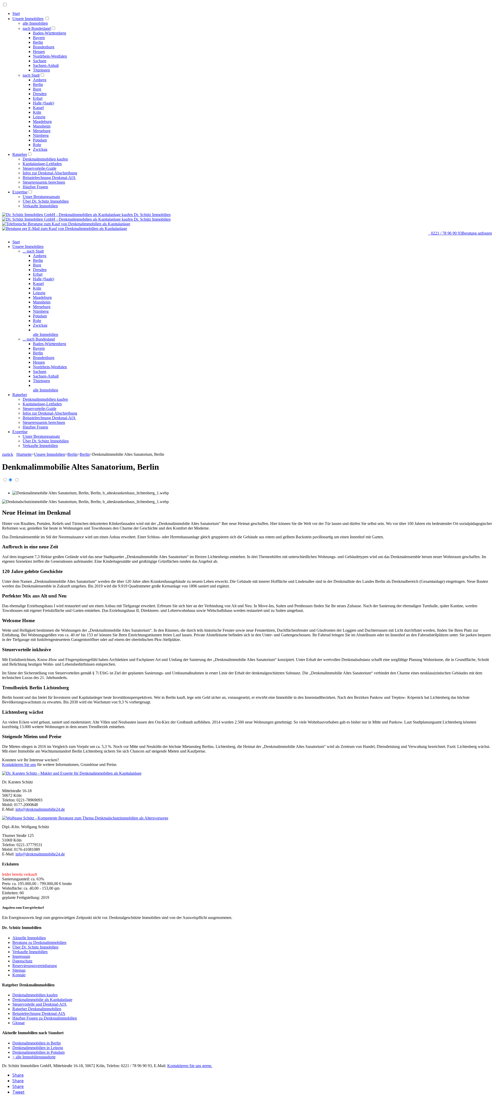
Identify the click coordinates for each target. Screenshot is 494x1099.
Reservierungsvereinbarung (34, 965)
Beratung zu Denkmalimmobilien (39, 942)
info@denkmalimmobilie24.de (40, 809)
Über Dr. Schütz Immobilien (46, 201)
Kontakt (18, 975)
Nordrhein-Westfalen (50, 56)
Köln (37, 112)
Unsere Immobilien (27, 18)
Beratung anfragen (477, 233)
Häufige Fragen (35, 187)
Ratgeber (19, 154)
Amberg (39, 80)
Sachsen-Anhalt (46, 65)
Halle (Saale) (43, 103)
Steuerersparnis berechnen (44, 182)
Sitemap (18, 970)
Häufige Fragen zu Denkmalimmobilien (44, 1018)
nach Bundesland (37, 28)
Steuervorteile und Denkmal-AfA (39, 1004)
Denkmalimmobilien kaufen (45, 159)
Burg (37, 89)
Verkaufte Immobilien (40, 206)
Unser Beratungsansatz (41, 196)
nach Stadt (31, 75)
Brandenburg (43, 47)
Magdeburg (42, 121)
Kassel (38, 107)
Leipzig (39, 117)
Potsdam (40, 140)
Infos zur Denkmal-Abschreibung (50, 173)
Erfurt (37, 98)
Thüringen (41, 70)
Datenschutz (22, 961)
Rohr (37, 144)
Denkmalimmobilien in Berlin (36, 1043)
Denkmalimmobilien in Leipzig (37, 1048)
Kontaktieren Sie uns (19, 764)
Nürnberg (41, 135)
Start (16, 13)
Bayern (39, 37)
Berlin (38, 42)
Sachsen (39, 61)
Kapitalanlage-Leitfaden (42, 164)
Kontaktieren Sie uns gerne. (189, 1066)
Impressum (21, 956)
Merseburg (41, 131)
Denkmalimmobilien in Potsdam (38, 1052)
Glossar (18, 1023)
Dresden (40, 94)
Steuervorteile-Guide (39, 168)
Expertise (20, 192)
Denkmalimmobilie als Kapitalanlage (42, 999)
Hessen (39, 51)
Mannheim (41, 126)
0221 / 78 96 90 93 (445, 233)
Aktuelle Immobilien (29, 938)
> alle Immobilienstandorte (34, 1057)
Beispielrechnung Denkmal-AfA (49, 177)
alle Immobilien (35, 23)
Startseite (24, 454)
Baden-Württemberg (49, 33)
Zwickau (40, 149)
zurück (7, 454)
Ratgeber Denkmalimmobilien (36, 1009)
